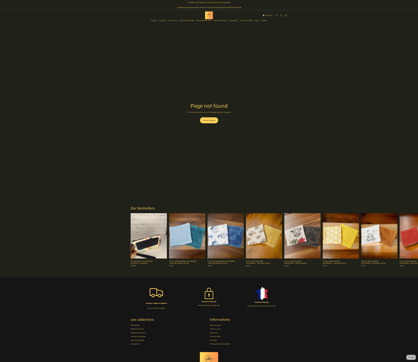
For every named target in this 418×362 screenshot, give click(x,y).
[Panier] (285, 15)
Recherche (214, 333)
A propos (213, 340)
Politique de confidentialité (220, 344)
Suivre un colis (215, 329)
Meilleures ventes (137, 329)
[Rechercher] (276, 15)
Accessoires (135, 344)
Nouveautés (135, 325)
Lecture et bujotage (138, 336)
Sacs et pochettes (137, 340)
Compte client (215, 336)
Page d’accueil (215, 325)
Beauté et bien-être (138, 333)
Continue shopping (209, 120)
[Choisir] (163, 255)
